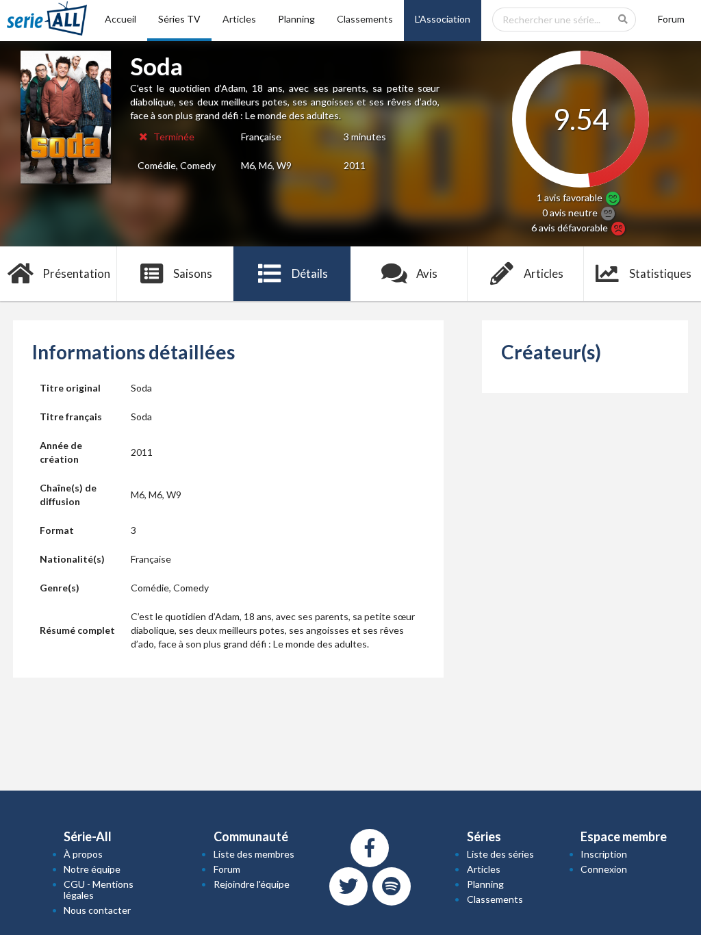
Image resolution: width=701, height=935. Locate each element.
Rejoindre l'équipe (252, 884)
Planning (296, 19)
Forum (671, 19)
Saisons (192, 273)
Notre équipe (92, 869)
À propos (83, 854)
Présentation (76, 273)
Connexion (604, 869)
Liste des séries (500, 854)
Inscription (604, 854)
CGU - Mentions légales (98, 889)
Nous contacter (97, 910)
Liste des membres (254, 854)
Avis (426, 273)
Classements (365, 19)
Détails (310, 273)
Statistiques (660, 273)
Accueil (120, 19)
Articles (239, 19)
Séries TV (179, 19)
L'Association (442, 19)
